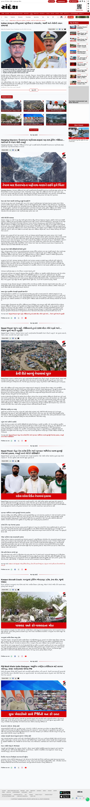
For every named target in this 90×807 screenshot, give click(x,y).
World (48, 13)
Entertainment (74, 13)
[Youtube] (88, 11)
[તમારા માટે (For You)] (65, 17)
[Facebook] (88, 3)
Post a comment (34, 129)
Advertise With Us (18, 794)
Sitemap (31, 794)
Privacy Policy (38, 794)
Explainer (13, 17)
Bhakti (81, 13)
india (7, 20)
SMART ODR (32, 796)
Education (20, 17)
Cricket (52, 13)
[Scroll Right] (59, 17)
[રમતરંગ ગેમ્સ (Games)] (61, 17)
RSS (26, 794)
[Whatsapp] (88, 1)
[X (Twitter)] (62, 29)
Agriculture (36, 17)
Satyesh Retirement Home (8, 796)
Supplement (61, 1)
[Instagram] (88, 8)
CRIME (61, 13)
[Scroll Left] (1, 17)
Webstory (36, 13)
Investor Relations (6, 794)
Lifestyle (66, 13)
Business (42, 13)
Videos (6, 17)
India (31, 13)
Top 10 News (74, 23)
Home (2, 13)
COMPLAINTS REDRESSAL (22, 796)
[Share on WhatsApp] (88, 799)
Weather (26, 13)
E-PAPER (52, 1)
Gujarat (7, 13)
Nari (48, 17)
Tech (43, 17)
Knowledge (28, 17)
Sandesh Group (48, 794)
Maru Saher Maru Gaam (16, 13)
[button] (80, 1)
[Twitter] (88, 6)
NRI (53, 17)
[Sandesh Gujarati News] (11, 6)
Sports (57, 13)
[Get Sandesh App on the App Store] (65, 796)
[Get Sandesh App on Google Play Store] (65, 793)
